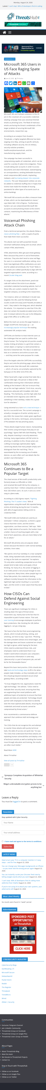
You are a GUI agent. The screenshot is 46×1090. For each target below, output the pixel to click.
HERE (15, 750)
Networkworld (7, 976)
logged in (17, 801)
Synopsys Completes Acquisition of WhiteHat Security (23, 777)
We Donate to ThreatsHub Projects (14, 1057)
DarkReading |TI (10, 59)
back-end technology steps (18, 670)
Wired (4, 998)
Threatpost (6, 991)
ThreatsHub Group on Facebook (13, 1031)
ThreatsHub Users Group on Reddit (15, 1037)
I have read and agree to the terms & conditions (22, 841)
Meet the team (7, 1054)
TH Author (20, 78)
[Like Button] (7, 764)
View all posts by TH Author (14, 761)
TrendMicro (6, 995)
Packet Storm (7, 980)
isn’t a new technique (31, 407)
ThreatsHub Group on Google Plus (14, 1034)
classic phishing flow (11, 234)
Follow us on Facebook (10, 1071)
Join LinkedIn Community (11, 1028)
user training (9, 620)
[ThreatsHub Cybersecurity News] (4, 32)
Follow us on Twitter (9, 1077)
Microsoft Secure (8, 972)
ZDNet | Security (8, 1002)
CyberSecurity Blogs (9, 965)
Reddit (4, 983)
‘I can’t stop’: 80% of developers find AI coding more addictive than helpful (25, 7)
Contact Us (6, 1060)
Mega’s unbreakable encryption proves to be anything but (23, 785)
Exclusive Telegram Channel (12, 1025)
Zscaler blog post (15, 275)
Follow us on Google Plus (11, 1074)
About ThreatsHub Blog (10, 1051)
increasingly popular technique (15, 327)
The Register (6, 987)
